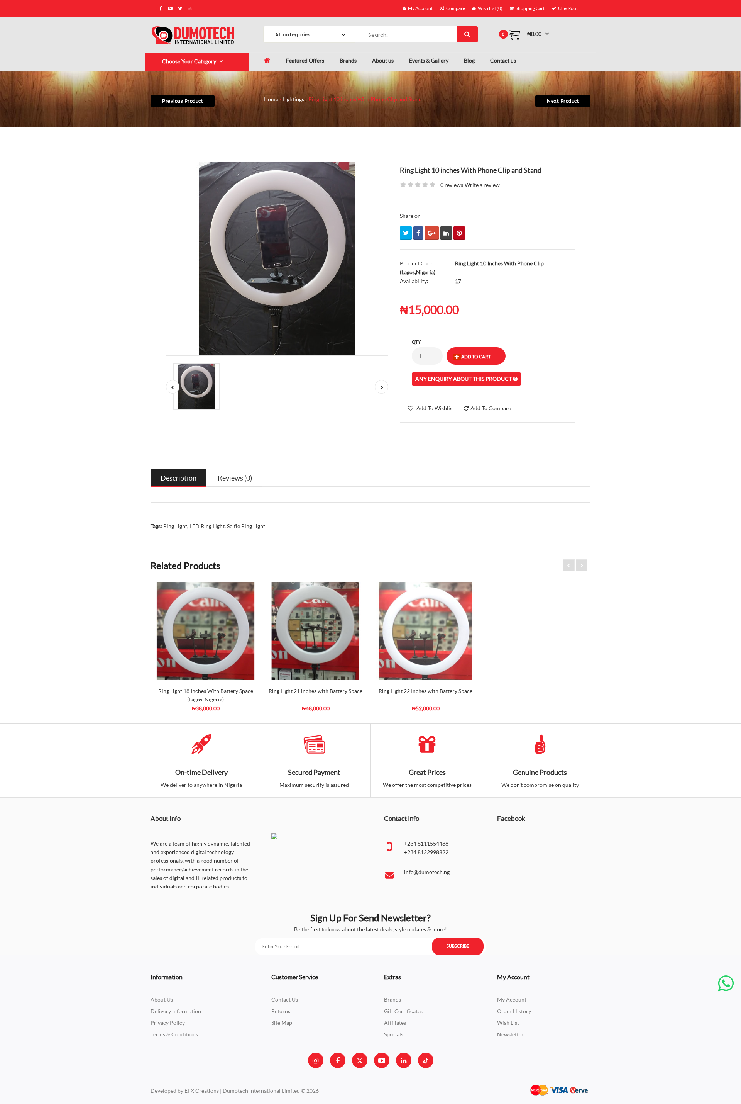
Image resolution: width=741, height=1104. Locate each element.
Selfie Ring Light (246, 526)
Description (178, 478)
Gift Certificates (403, 1011)
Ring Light (175, 526)
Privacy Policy (168, 1022)
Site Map (281, 1022)
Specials (393, 1034)
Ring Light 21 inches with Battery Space (315, 691)
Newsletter (510, 1034)
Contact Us (284, 999)
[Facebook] (338, 1060)
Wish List (508, 1022)
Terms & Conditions (174, 1034)
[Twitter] (359, 1060)
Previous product (182, 101)
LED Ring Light (207, 526)
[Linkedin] (403, 1060)
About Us (162, 999)
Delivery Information (176, 1011)
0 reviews (451, 185)
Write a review (482, 185)
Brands (392, 999)
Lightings (293, 99)
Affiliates (395, 1022)
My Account (511, 999)
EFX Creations (201, 1090)
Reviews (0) (235, 478)
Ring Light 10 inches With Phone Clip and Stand (365, 99)
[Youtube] (381, 1060)
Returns (280, 1011)
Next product (563, 101)
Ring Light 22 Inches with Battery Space (425, 691)
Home (271, 99)
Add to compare (490, 408)
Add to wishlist (435, 408)
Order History (514, 1011)
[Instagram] (315, 1060)
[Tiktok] (425, 1060)
